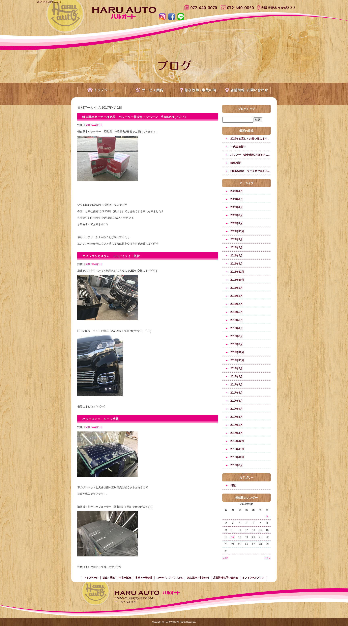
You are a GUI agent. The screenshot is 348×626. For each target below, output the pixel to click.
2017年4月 (236, 408)
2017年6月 (236, 392)
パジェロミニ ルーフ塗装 (100, 419)
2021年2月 (236, 239)
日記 (233, 485)
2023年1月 (236, 207)
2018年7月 (236, 303)
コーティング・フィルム (169, 577)
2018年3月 (236, 336)
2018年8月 (236, 295)
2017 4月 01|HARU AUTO (49, 2)
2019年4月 (236, 255)
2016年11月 (237, 449)
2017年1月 (236, 432)
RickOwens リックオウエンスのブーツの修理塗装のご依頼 (250, 170)
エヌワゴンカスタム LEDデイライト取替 (111, 256)
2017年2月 (236, 424)
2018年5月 (236, 320)
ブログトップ (246, 108)
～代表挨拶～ (238, 146)
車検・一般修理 (143, 577)
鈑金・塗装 (109, 577)
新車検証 (235, 162)
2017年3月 (236, 416)
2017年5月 (236, 400)
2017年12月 (237, 352)
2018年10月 (237, 279)
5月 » (268, 558)
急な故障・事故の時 (198, 90)
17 (232, 537)
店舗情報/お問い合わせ (246, 90)
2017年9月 (236, 368)
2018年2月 (236, 344)
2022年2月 (236, 215)
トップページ (101, 90)
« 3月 (225, 558)
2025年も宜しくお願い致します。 (250, 138)
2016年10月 (237, 457)
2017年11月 (237, 360)
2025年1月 (236, 191)
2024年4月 (236, 199)
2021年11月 (237, 231)
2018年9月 (236, 287)
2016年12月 (237, 441)
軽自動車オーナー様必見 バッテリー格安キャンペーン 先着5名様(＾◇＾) (134, 117)
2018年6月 (236, 312)
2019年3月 (236, 263)
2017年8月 (236, 376)
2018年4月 (236, 328)
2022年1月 (236, 223)
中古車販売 (125, 577)
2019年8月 (236, 247)
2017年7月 (236, 384)
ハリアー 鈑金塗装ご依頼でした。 (250, 154)
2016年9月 (236, 465)
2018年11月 (237, 271)
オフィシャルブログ (253, 577)
